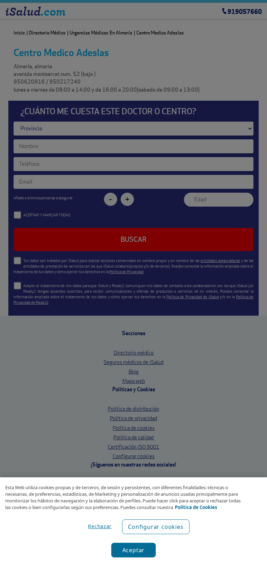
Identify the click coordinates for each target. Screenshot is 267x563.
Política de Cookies (196, 507)
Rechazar (100, 526)
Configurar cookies (155, 527)
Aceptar (133, 550)
